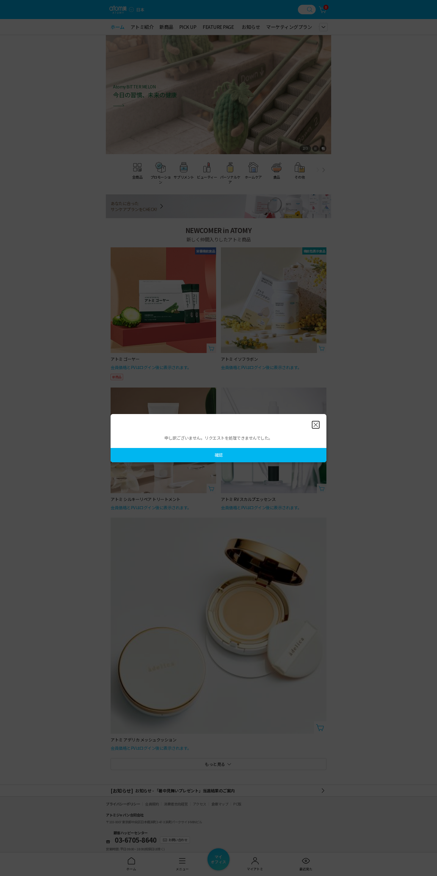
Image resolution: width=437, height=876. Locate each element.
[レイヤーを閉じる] (315, 424)
